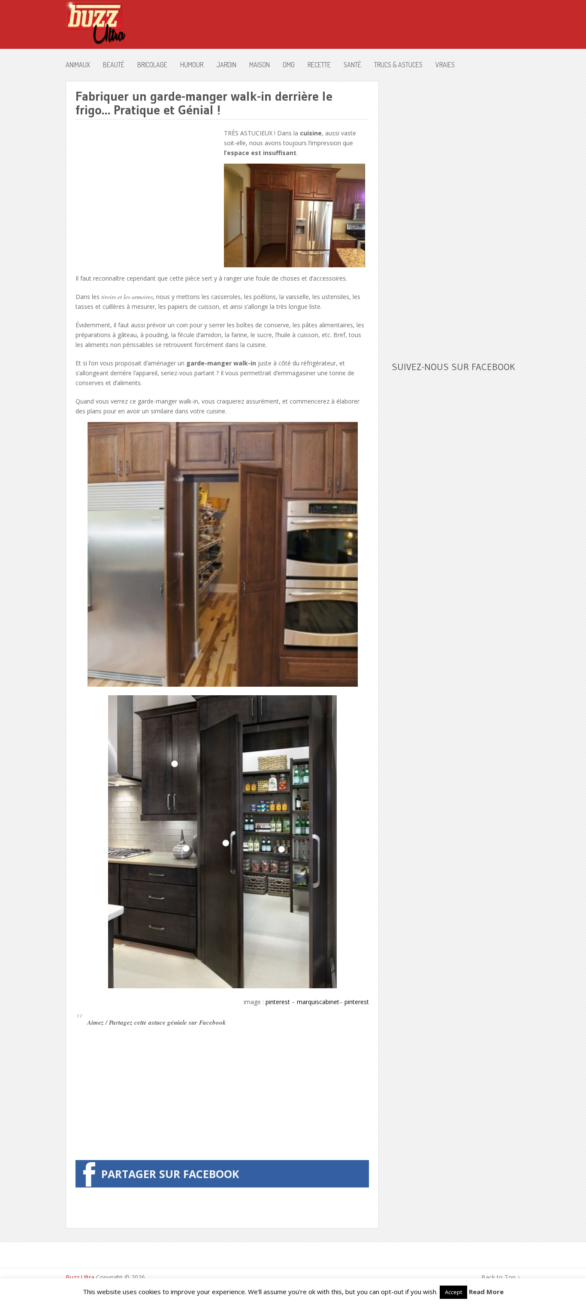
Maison (259, 64)
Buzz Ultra (80, 1277)
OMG (289, 64)
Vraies (445, 64)
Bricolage (152, 64)
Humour (191, 64)
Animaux (78, 64)
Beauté (113, 64)
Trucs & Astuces (398, 64)
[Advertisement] (148, 188)
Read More (486, 1291)
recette (319, 64)
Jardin (226, 64)
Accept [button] (453, 1292)
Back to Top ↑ (500, 1277)
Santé (352, 64)
